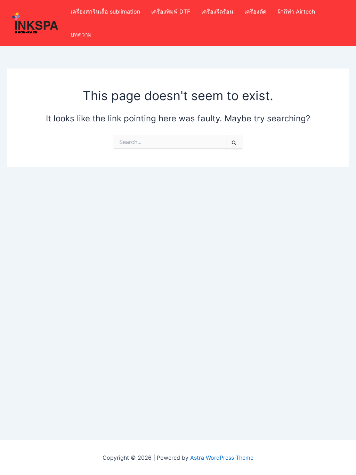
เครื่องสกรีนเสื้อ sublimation (105, 11)
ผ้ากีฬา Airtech (296, 11)
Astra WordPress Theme (221, 457)
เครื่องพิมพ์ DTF (170, 11)
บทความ (81, 34)
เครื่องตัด (255, 11)
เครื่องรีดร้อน (217, 11)
